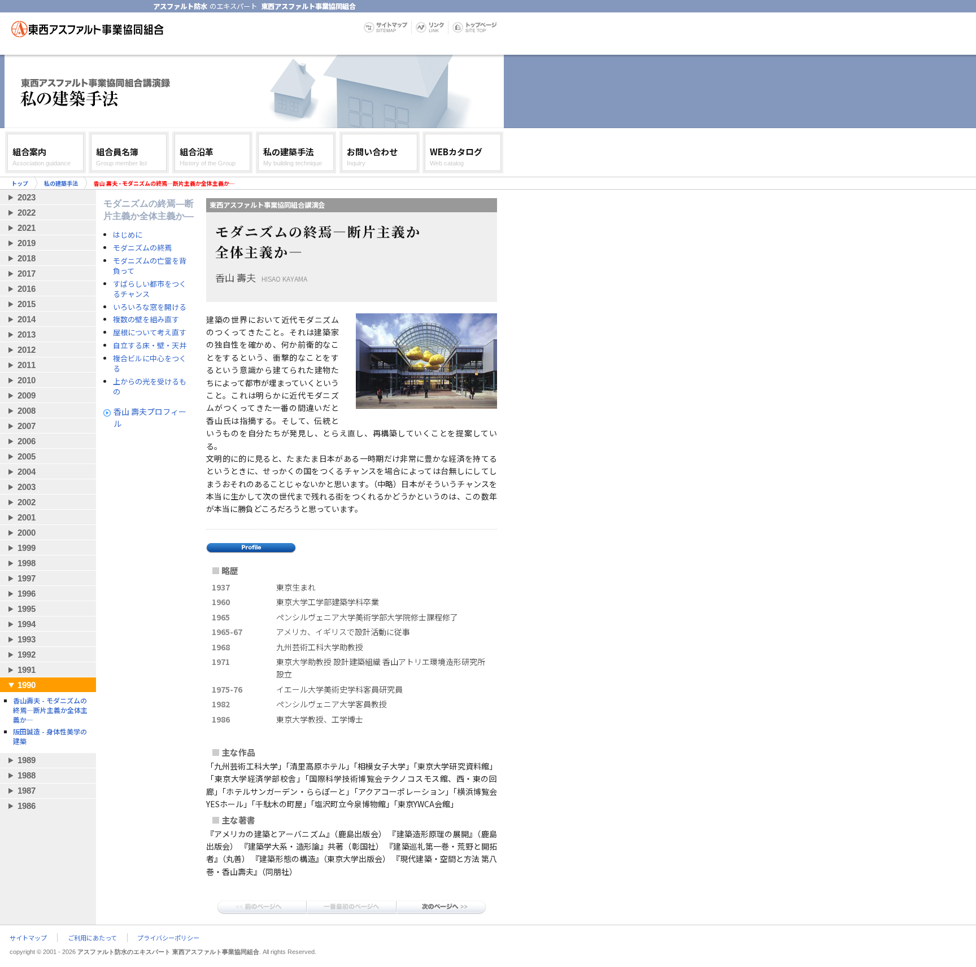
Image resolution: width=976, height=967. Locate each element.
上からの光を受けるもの (149, 387)
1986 (27, 806)
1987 (27, 790)
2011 (27, 365)
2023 (27, 197)
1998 (27, 563)
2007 (27, 426)
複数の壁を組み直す (146, 319)
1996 (27, 593)
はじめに (127, 235)
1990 (27, 685)
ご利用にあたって (92, 937)
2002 (27, 502)
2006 (27, 441)
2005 (27, 456)
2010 (27, 380)
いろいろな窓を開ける (149, 307)
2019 (27, 243)
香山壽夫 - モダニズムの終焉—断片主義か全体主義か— (50, 709)
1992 (27, 654)
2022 (27, 212)
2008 (27, 410)
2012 (27, 350)
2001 (27, 517)
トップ (19, 183)
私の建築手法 (61, 183)
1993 (27, 639)
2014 (27, 319)
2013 (27, 334)
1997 (27, 578)
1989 (27, 760)
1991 (27, 670)
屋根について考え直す (149, 332)
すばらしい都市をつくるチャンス (149, 289)
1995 (27, 609)
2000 (27, 532)
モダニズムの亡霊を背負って (149, 266)
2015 (27, 304)
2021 (27, 228)
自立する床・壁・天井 (149, 345)
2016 (27, 289)
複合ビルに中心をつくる (149, 363)
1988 (27, 775)
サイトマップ (28, 937)
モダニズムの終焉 (142, 248)
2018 (27, 258)
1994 (27, 624)
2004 (27, 471)
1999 (27, 548)
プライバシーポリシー (168, 937)
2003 (27, 487)
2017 (27, 273)
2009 (27, 395)
